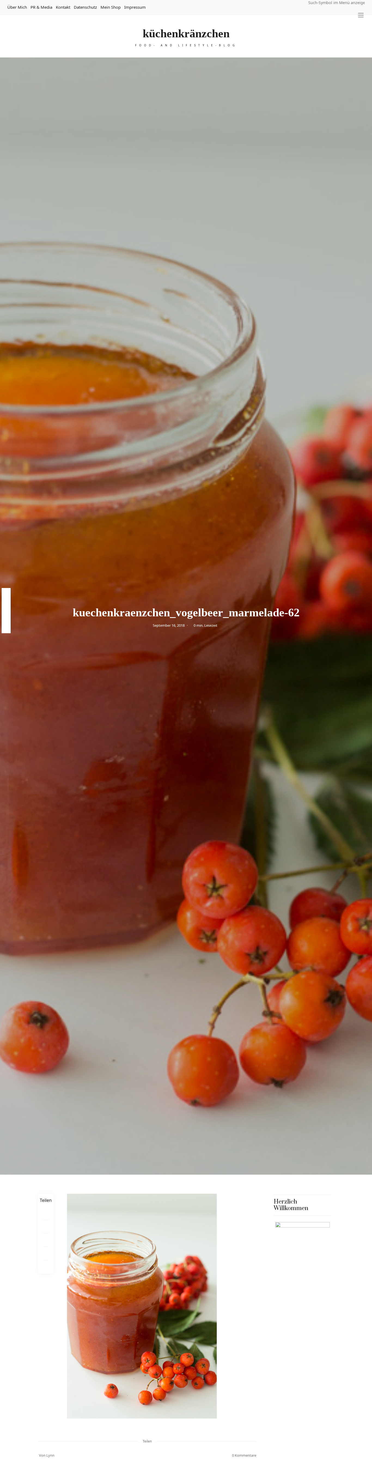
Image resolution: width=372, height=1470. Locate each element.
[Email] (45, 1240)
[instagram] (6, 616)
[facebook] (6, 593)
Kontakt (63, 7)
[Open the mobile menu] (361, 15)
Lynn (50, 1455)
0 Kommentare (244, 1455)
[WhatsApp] (45, 1253)
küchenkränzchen (186, 33)
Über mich (17, 7)
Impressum (135, 7)
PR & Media (41, 7)
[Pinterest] (45, 1226)
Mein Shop (110, 7)
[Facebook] (45, 1213)
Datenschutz (85, 7)
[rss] (6, 627)
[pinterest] (6, 605)
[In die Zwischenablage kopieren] (45, 1267)
